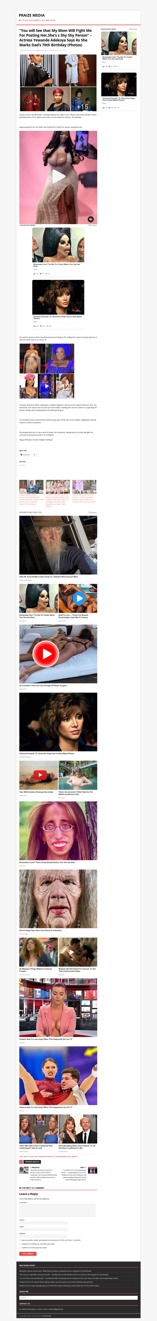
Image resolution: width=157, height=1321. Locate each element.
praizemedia (43, 50)
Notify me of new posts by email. (34, 1248)
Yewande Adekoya (32, 1162)
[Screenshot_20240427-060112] (58, 223)
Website (22, 1233)
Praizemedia (47, 1316)
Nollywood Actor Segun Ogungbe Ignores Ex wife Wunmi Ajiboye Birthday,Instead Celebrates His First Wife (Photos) (59, 1286)
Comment (23, 1202)
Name (21, 1220)
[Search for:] (78, 1298)
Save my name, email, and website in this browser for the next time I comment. (51, 1240)
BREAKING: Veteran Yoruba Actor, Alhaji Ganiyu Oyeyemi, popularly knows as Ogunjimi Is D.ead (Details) (55, 1271)
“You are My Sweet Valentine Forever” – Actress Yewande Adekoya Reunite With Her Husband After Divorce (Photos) (84, 498)
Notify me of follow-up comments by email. (38, 1244)
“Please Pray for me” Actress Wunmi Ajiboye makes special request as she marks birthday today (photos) (56, 1282)
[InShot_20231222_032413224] (46, 397)
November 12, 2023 (29, 50)
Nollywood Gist (56, 50)
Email (21, 1227)
